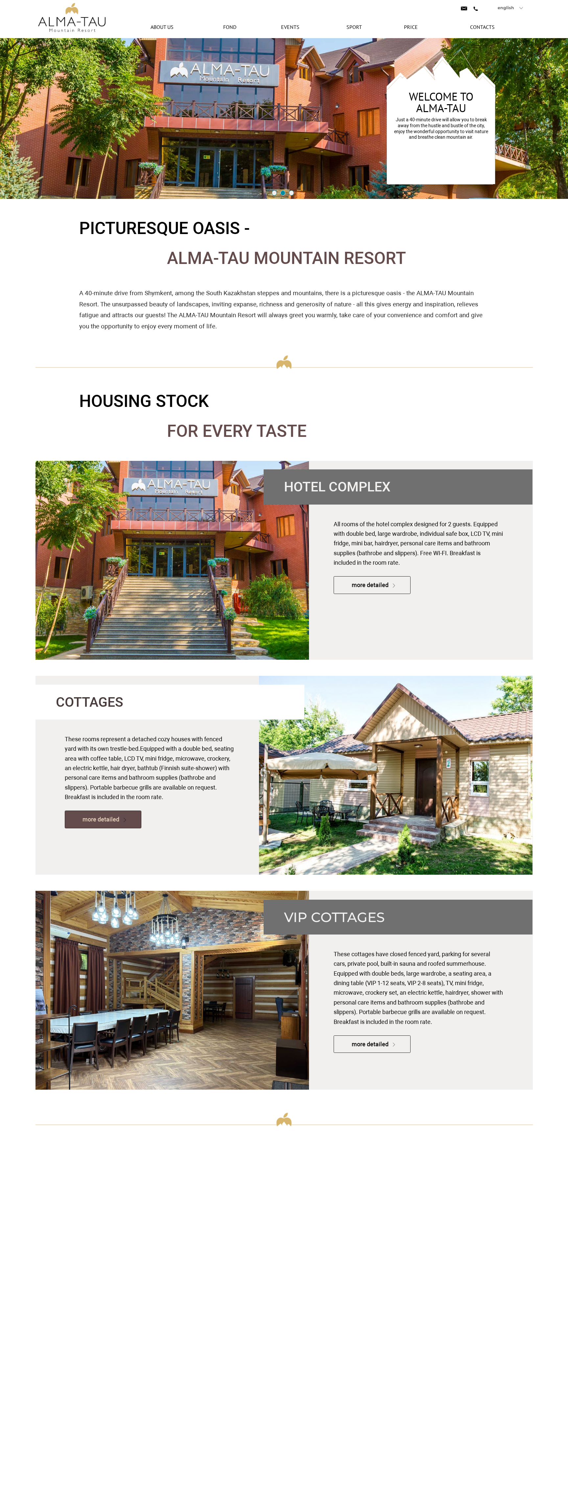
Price (411, 27)
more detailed (371, 584)
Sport (354, 27)
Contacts (482, 27)
